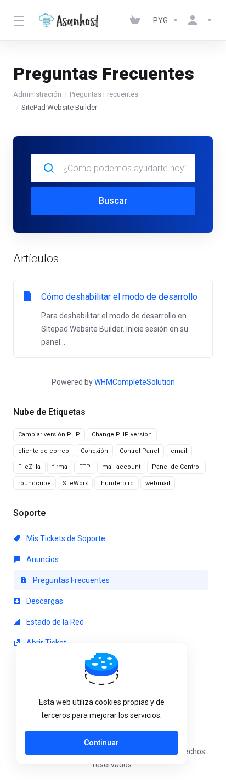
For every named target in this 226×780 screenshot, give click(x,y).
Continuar (101, 742)
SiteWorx (75, 483)
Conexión (94, 450)
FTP (85, 466)
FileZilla (29, 466)
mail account (121, 466)
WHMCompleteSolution (134, 382)
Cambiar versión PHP (49, 434)
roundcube (34, 483)
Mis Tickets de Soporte (65, 538)
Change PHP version (122, 434)
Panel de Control (176, 466)
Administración (37, 94)
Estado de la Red (54, 622)
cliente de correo (43, 450)
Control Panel (139, 450)
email (179, 450)
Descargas (44, 601)
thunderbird (116, 483)
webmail (157, 483)
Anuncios (42, 559)
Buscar (113, 200)
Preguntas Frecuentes (104, 94)
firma (59, 466)
